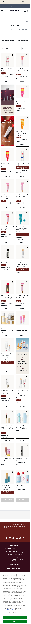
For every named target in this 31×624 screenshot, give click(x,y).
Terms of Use (19, 609)
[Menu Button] (1, 10)
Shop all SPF (15, 16)
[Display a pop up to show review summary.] (12, 74)
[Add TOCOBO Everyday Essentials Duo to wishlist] (27, 412)
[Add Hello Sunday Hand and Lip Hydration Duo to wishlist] (27, 313)
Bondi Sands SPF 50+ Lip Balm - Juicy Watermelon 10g (7, 164)
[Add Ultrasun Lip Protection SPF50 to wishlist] (12, 55)
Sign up (15, 531)
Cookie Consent (15, 557)
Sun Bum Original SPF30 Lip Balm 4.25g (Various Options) (7, 297)
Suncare (8, 16)
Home (2, 16)
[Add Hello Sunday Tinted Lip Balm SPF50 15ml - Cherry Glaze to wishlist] (12, 213)
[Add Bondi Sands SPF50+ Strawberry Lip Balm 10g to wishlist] (27, 86)
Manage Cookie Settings (14, 612)
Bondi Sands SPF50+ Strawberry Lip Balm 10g (21, 101)
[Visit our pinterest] (23, 538)
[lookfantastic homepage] (15, 10)
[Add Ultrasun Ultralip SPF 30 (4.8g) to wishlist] (27, 149)
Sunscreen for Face (8, 40)
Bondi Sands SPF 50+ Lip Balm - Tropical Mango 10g (22, 133)
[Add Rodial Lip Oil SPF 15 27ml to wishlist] (27, 445)
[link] (25, 10)
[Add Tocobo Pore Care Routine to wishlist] (27, 472)
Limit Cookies (15, 617)
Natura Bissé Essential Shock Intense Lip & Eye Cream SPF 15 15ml (7, 392)
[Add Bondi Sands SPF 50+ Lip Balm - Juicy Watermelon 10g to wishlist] (12, 149)
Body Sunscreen (23, 40)
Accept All (15, 621)
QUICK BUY (7, 81)
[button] (7, 100)
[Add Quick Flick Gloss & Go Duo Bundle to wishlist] (12, 445)
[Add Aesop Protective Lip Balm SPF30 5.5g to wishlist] (12, 247)
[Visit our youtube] (16, 538)
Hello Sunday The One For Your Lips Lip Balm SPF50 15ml (22, 70)
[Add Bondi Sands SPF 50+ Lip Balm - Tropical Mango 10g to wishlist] (27, 118)
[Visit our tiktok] (20, 538)
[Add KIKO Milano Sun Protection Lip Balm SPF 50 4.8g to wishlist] (12, 472)
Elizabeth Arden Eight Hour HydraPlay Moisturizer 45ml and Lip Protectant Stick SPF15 (22, 394)
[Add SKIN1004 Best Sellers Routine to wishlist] (12, 313)
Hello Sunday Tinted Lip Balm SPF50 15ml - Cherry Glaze (7, 228)
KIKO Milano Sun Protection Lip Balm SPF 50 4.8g (6, 487)
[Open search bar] (4, 10)
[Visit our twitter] (10, 538)
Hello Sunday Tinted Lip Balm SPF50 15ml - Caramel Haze (22, 196)
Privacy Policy (10, 609)
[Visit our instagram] (13, 538)
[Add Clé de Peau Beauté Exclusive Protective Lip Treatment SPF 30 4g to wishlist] (12, 412)
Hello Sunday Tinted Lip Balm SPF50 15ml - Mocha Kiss (22, 297)
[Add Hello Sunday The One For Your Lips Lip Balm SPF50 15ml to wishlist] (27, 55)
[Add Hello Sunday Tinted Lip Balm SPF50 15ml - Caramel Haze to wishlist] (27, 181)
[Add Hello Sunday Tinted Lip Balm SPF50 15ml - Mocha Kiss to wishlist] (27, 282)
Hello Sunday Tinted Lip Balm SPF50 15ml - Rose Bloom (7, 196)
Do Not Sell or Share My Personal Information (15, 560)
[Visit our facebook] (6, 538)
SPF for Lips (15, 26)
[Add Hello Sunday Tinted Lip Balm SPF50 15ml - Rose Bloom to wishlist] (12, 181)
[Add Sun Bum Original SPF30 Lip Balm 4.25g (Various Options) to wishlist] (12, 282)
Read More (15, 34)
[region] (15, 598)
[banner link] (7, 131)
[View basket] (27, 10)
